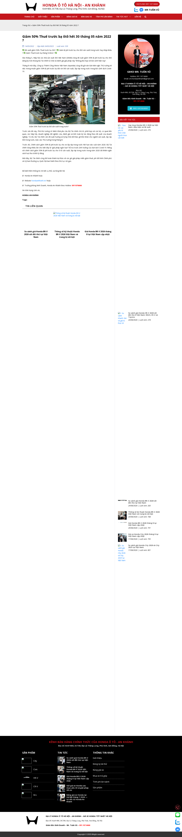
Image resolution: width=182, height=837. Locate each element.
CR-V (35, 786)
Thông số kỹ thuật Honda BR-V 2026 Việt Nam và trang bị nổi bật (67, 234)
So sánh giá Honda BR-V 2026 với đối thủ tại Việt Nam (36, 234)
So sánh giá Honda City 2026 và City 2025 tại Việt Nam (143, 546)
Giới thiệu (42, 16)
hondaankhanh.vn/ (39, 180)
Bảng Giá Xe (72, 16)
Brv (35, 795)
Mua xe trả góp (100, 775)
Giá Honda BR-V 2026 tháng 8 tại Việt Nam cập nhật (98, 233)
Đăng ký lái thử (100, 764)
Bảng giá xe (98, 770)
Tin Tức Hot (122, 16)
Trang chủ (29, 16)
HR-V (35, 778)
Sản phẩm (55, 16)
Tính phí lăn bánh (104, 16)
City (35, 761)
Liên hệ (138, 16)
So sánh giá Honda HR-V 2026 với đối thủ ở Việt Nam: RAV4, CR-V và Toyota (143, 315)
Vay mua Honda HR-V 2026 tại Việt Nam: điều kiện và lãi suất (143, 126)
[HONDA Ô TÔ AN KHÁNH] (31, 6)
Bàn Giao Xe (86, 16)
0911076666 (77, 185)
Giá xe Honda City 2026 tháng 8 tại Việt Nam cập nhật (143, 535)
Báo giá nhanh (140, 108)
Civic (35, 769)
